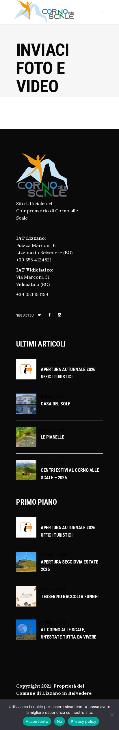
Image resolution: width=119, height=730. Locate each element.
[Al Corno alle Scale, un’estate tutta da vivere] (26, 629)
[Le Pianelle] (26, 437)
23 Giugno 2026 (54, 554)
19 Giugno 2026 (53, 589)
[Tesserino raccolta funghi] (26, 596)
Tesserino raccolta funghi (69, 596)
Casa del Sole (55, 404)
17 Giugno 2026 (53, 622)
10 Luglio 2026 (53, 429)
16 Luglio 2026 (53, 396)
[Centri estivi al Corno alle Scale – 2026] (26, 470)
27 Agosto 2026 (54, 362)
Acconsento (37, 721)
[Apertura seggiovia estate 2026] (26, 562)
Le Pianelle (52, 437)
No (59, 721)
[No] (112, 715)
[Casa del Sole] (26, 404)
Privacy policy (83, 721)
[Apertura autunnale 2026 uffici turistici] (26, 369)
